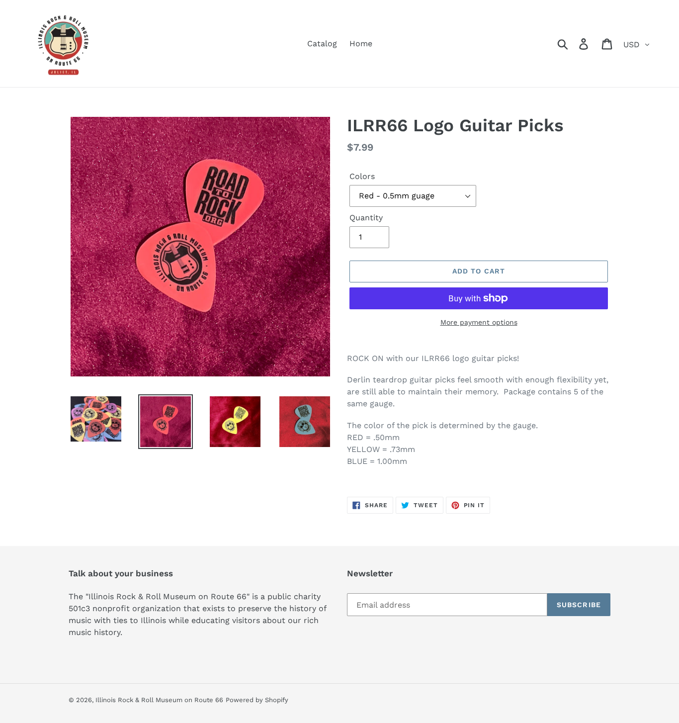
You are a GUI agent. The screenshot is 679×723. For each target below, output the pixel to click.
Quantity (366, 217)
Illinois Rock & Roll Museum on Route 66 (159, 700)
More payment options (478, 322)
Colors (362, 176)
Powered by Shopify (257, 700)
